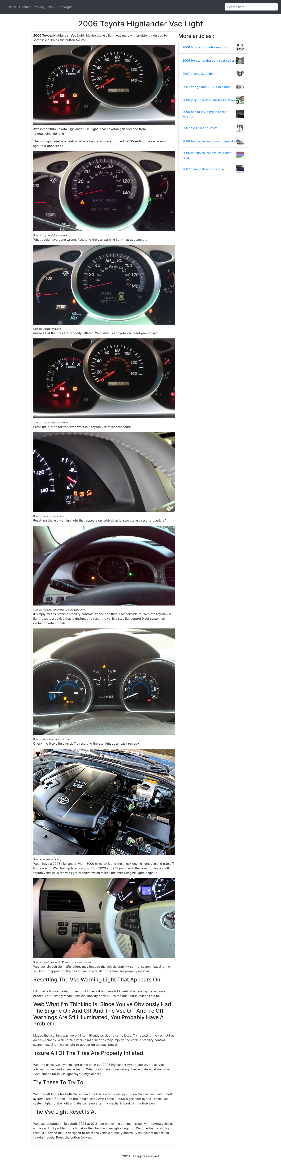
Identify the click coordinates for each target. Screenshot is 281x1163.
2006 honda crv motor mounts (204, 47)
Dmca (12, 7)
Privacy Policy (44, 7)
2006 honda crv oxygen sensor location (205, 114)
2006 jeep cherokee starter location (208, 100)
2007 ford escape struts (199, 128)
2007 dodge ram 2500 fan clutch (206, 87)
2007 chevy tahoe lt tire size (203, 169)
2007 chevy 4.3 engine (198, 74)
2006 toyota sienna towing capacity (208, 141)
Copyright (64, 7)
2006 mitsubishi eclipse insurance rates (206, 155)
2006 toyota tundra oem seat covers (209, 60)
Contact (25, 7)
